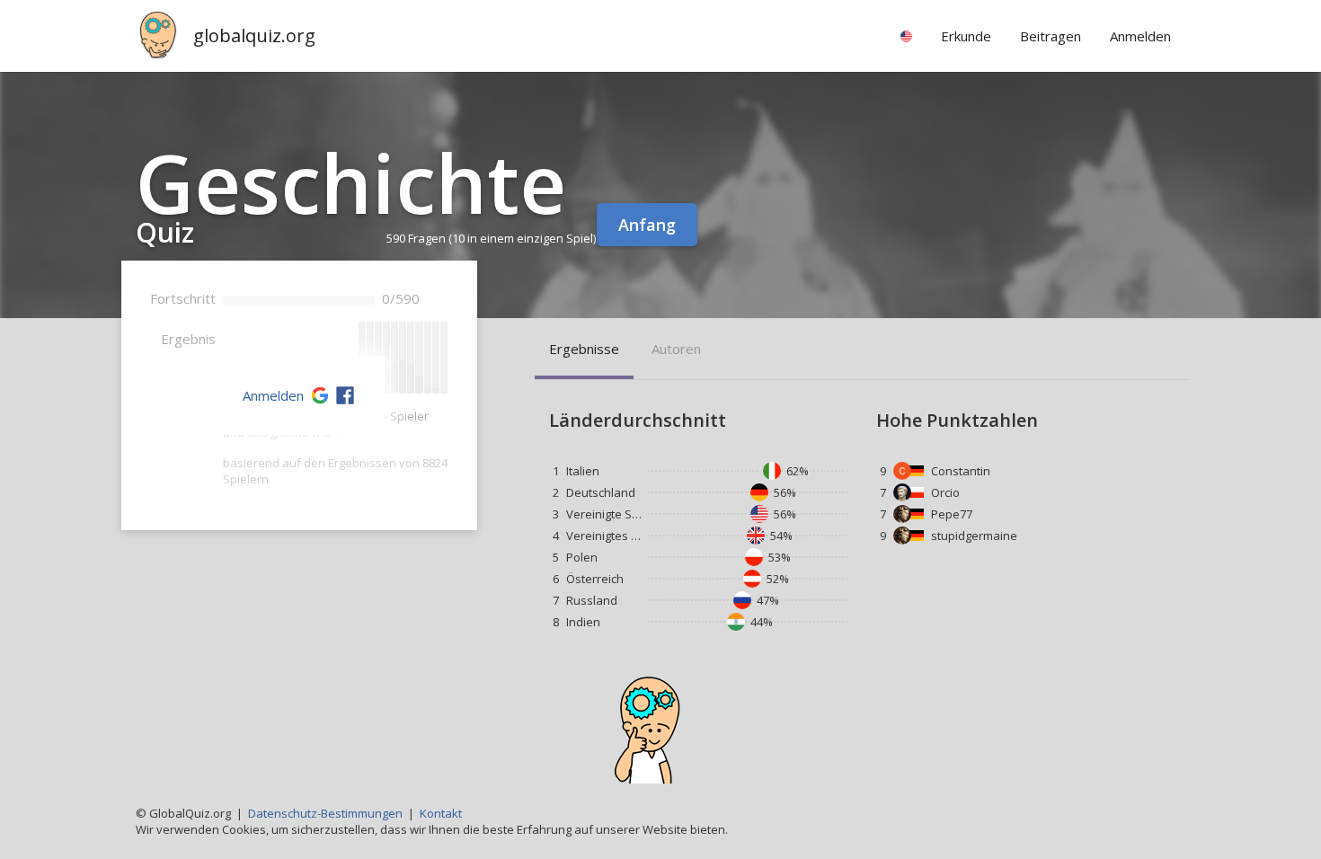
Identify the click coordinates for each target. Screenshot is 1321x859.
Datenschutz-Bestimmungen (325, 813)
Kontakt (441, 813)
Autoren (676, 349)
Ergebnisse (584, 349)
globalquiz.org (254, 35)
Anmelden (273, 395)
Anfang (647, 224)
